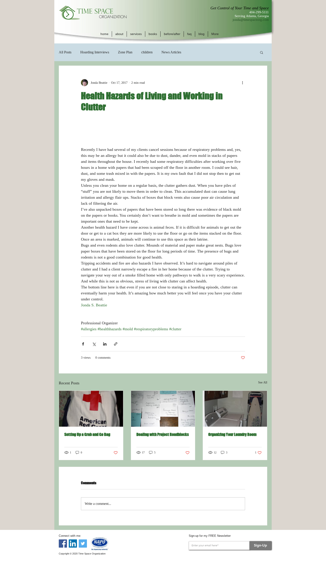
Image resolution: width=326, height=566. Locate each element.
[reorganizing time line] (163, 409)
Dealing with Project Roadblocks (162, 434)
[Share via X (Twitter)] (94, 344)
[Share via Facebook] (83, 344)
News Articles (171, 52)
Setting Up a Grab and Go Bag (87, 434)
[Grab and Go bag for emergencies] (91, 409)
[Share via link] (116, 344)
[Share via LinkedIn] (105, 344)
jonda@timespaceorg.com (251, 19)
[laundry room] (235, 409)
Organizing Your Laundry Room (232, 434)
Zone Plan (125, 52)
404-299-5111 (259, 12)
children (147, 52)
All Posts (65, 52)
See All (262, 382)
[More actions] (242, 82)
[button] (119, 34)
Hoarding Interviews (94, 52)
